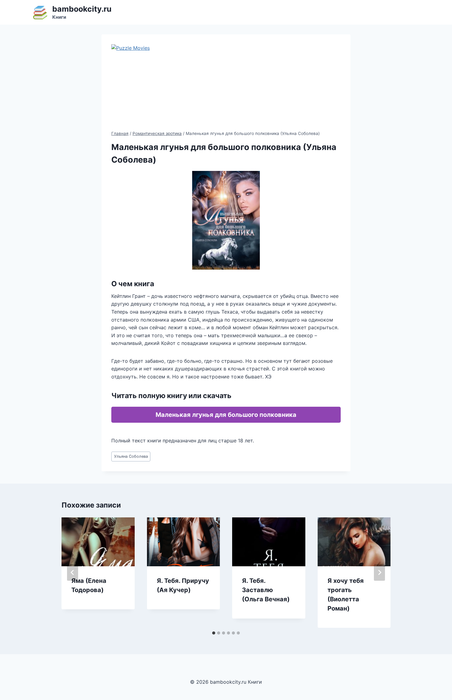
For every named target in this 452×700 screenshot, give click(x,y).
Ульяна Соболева (131, 456)
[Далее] (379, 572)
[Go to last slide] (72, 572)
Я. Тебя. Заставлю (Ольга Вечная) (266, 590)
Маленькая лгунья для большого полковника (226, 414)
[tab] (213, 633)
